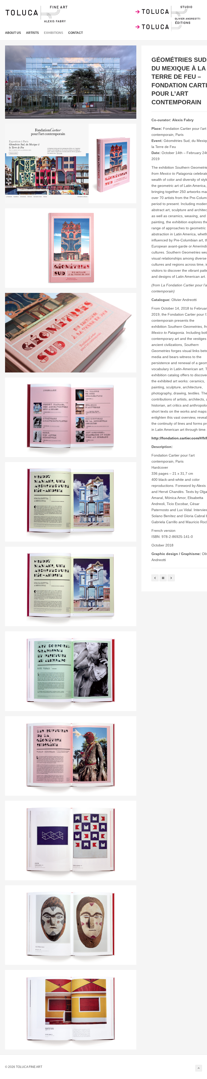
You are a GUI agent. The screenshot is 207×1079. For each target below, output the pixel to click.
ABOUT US (13, 33)
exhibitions (53, 33)
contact (75, 33)
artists (32, 33)
